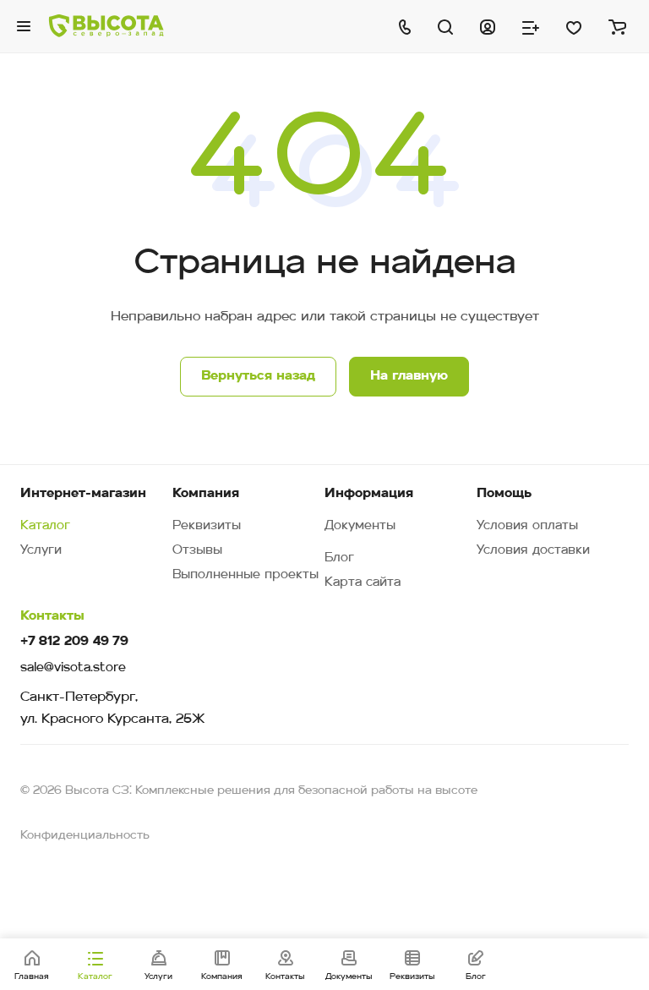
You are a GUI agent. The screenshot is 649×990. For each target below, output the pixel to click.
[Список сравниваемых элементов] (530, 26)
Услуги (41, 550)
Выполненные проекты (245, 575)
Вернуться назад (258, 376)
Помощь (504, 493)
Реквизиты (206, 526)
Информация (368, 493)
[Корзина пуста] (617, 26)
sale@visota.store (73, 668)
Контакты (52, 616)
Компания (205, 493)
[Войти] (487, 26)
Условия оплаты (527, 526)
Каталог (45, 526)
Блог (339, 558)
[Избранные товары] (573, 26)
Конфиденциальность (85, 835)
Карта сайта (362, 583)
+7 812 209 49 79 (74, 642)
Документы (359, 526)
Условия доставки (533, 550)
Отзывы (197, 550)
